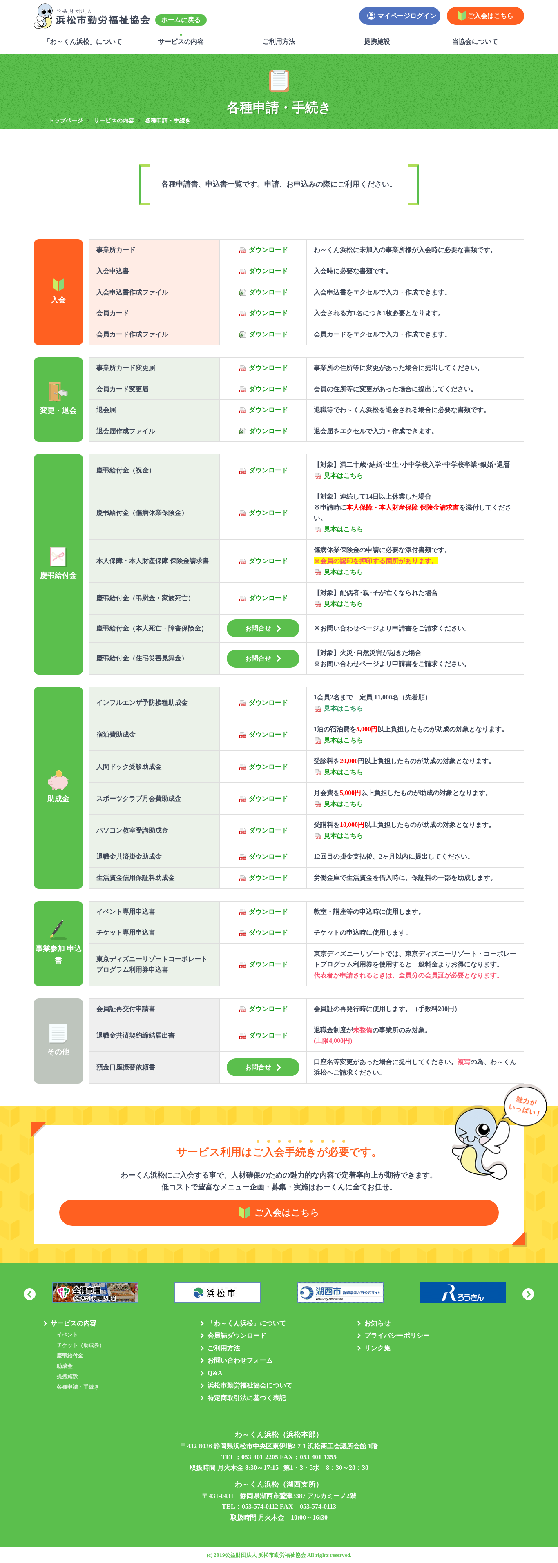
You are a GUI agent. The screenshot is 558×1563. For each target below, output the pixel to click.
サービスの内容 (181, 41)
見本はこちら (343, 475)
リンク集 (377, 1348)
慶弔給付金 (70, 1355)
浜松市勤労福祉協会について (250, 1385)
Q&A (215, 1372)
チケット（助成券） (81, 1345)
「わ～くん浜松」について (83, 41)
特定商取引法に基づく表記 (247, 1397)
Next (528, 1294)
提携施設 (377, 41)
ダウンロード (268, 249)
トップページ (66, 121)
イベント (67, 1334)
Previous (30, 1294)
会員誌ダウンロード (237, 1335)
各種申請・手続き (78, 1387)
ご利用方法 (279, 41)
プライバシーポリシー (397, 1335)
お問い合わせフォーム (240, 1360)
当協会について (475, 41)
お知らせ (377, 1323)
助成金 (65, 1366)
